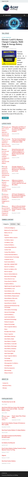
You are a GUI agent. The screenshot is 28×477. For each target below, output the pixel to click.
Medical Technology (9, 324)
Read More (5, 117)
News (5, 329)
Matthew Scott (13, 48)
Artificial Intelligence (9, 227)
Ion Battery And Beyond (8, 442)
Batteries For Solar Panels (11, 230)
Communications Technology (11, 257)
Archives (13, 224)
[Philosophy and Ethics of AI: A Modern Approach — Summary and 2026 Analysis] (6, 127)
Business (6, 235)
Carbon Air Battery (9, 244)
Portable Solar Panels (9, 331)
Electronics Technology (10, 276)
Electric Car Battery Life (10, 269)
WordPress (9, 475)
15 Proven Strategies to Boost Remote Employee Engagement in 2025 (18, 196)
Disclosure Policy (7, 385)
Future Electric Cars (9, 278)
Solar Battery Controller (10, 343)
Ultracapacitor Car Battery (11, 363)
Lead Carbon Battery (9, 317)
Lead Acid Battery (8, 314)
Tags (18, 224)
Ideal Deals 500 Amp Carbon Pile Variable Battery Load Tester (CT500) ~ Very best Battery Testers (13, 409)
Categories (6, 224)
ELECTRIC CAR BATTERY (6, 37)
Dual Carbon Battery (9, 261)
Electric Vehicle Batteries (10, 274)
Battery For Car (8, 232)
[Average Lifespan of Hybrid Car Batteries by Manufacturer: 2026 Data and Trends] (6, 166)
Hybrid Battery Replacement (11, 295)
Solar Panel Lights (8, 353)
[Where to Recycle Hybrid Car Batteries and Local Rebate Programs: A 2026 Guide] (6, 206)
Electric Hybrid (8, 271)
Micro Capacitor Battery (10, 326)
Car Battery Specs (9, 240)
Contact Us (5, 383)
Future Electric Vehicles (10, 281)
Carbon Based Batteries (10, 247)
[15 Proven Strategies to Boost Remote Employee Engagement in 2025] (6, 194)
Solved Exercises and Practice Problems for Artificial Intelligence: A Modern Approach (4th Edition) (18, 152)
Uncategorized (8, 365)
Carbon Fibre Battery (9, 252)
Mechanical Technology (10, 319)
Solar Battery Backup (9, 336)
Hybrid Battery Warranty (10, 298)
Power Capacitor (8, 334)
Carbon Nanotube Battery (11, 254)
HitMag (16, 475)
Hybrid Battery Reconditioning (12, 293)
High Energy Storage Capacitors (12, 286)
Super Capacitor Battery (10, 355)
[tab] (6, 224)
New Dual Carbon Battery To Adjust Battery (13, 430)
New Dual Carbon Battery (9, 461)
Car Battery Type (8, 242)
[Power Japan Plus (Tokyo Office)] (6, 416)
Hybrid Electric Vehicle (10, 303)
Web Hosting (7, 370)
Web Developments (9, 368)
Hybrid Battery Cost (9, 288)
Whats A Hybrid (8, 372)
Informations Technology (10, 309)
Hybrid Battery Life (9, 291)
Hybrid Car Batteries (9, 300)
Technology (7, 358)
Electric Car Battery (9, 266)
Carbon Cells (7, 249)
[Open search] (24, 15)
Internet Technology (9, 312)
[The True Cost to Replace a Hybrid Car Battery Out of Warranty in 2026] (6, 139)
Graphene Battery (9, 283)
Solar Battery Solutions (10, 348)
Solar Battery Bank (9, 338)
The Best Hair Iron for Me (8, 401)
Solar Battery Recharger (10, 346)
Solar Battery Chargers (10, 341)
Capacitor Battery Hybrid (10, 237)
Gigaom (4, 455)
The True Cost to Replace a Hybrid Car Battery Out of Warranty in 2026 (19, 140)
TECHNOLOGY (8, 360)
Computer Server (8, 259)
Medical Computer (9, 321)
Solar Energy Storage (9, 351)
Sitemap (5, 388)
